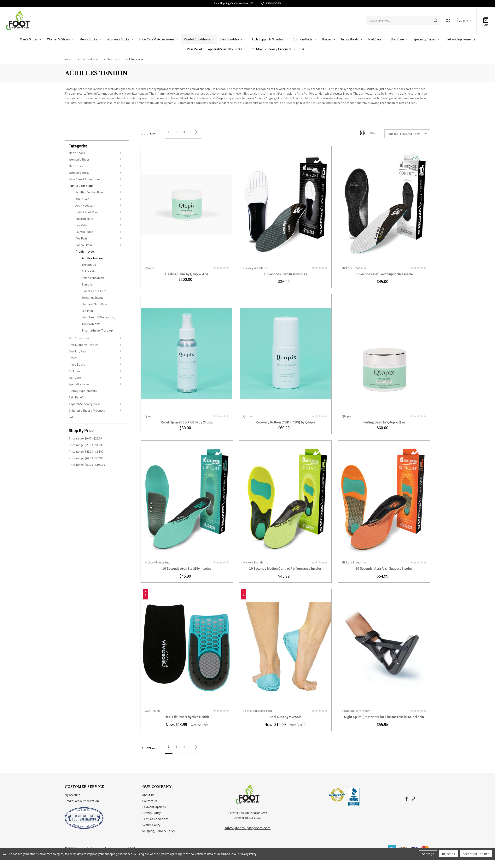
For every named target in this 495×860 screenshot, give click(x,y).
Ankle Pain (82, 199)
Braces (327, 39)
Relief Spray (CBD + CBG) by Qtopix (187, 422)
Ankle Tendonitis (93, 278)
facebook (407, 799)
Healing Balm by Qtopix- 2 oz (383, 422)
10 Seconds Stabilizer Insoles (285, 274)
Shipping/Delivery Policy (158, 831)
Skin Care (397, 39)
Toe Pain (81, 238)
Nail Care (374, 39)
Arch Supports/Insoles (267, 39)
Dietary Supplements (460, 39)
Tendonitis (89, 265)
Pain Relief (194, 49)
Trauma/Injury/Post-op (97, 330)
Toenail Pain (83, 245)
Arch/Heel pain (85, 205)
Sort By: (393, 134)
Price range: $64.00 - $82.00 (86, 458)
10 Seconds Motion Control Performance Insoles (285, 568)
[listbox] (414, 134)
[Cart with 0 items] (485, 18)
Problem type (84, 251)
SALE (304, 49)
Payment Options (154, 807)
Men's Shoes (29, 39)
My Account (72, 795)
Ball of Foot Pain (86, 212)
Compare (448, 20)
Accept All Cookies (476, 854)
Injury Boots (350, 39)
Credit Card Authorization (82, 801)
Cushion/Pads (302, 39)
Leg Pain (81, 225)
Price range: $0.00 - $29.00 (85, 438)
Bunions (87, 284)
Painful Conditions (197, 39)
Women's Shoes (58, 39)
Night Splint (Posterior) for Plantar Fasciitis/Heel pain (384, 717)
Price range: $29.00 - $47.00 (86, 445)
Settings (428, 854)
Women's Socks (118, 39)
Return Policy (151, 825)
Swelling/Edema (92, 297)
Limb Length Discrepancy (98, 317)
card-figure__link (186, 205)
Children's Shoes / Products (271, 49)
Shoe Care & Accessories (156, 39)
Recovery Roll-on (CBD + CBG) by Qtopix (285, 422)
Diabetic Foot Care (94, 291)
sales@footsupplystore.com (247, 827)
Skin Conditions (231, 39)
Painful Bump (84, 232)
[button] (99, 145)
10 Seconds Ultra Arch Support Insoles (384, 568)
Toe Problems (91, 324)
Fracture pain (84, 219)
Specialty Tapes (424, 39)
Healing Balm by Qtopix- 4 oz (186, 274)
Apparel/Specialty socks (225, 49)
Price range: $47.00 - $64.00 (86, 451)
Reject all (448, 854)
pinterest (413, 799)
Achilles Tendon (92, 258)
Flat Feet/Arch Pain (94, 304)
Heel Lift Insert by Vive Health (187, 717)
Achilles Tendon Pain (89, 192)
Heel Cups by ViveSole (285, 717)
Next (194, 133)
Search (436, 20)
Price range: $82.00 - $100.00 (87, 465)
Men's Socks (88, 39)
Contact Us (149, 801)
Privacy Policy (151, 813)
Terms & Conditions (155, 819)
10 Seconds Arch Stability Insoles (186, 568)
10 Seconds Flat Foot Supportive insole (384, 274)
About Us (148, 795)
